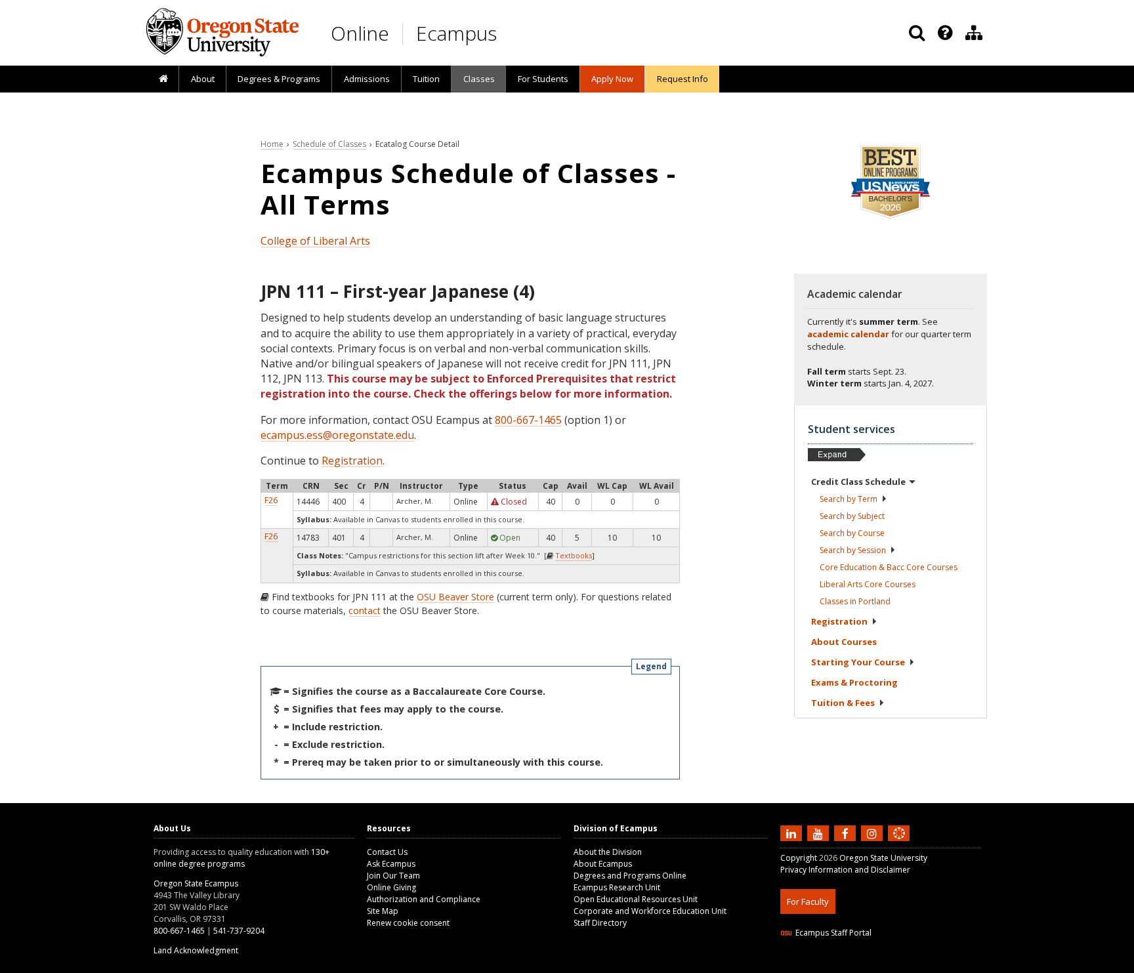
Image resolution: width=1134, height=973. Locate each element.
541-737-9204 (238, 930)
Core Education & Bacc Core (888, 567)
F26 (271, 500)
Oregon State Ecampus (196, 883)
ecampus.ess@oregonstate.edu (337, 435)
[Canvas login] (899, 843)
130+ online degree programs (241, 857)
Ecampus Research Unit (617, 887)
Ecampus (456, 33)
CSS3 (883, 964)
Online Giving (391, 887)
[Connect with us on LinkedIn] (792, 832)
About (203, 79)
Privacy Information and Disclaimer (845, 869)
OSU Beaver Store (455, 596)
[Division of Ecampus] (974, 32)
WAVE (911, 964)
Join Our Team (393, 875)
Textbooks (573, 555)
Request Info (682, 79)
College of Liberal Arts (315, 241)
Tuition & (843, 703)
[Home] (163, 79)
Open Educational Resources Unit (636, 899)
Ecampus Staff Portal (833, 932)
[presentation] (944, 32)
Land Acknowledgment (196, 950)
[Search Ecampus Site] (916, 32)
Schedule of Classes (329, 144)
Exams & (854, 682)
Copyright (798, 857)
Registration (352, 460)
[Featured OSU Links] (945, 32)
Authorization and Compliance (423, 899)
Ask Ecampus (391, 863)
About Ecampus (603, 863)
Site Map (382, 911)
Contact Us (387, 852)
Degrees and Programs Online (630, 875)
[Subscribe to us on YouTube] (819, 832)
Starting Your (858, 662)
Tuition (426, 79)
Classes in (855, 601)
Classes (479, 79)
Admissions (367, 79)
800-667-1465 (528, 420)
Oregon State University (883, 857)
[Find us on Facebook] (846, 832)
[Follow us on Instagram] (873, 832)
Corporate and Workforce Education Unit (650, 911)
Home (272, 144)
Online (360, 33)
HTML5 (853, 964)
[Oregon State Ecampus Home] (405, 33)
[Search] (916, 32)
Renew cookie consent (408, 922)
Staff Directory (600, 922)
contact (364, 610)
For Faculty (808, 901)
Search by (848, 499)
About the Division (608, 852)
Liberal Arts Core (867, 584)
